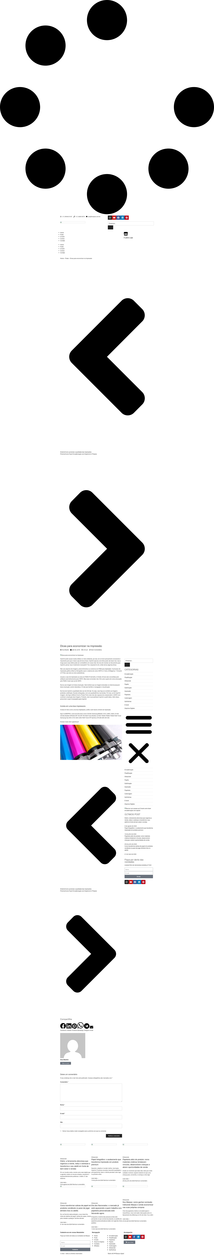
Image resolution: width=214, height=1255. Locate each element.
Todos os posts (65, 1063)
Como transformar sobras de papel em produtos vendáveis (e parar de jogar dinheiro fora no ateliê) (139, 848)
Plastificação (128, 677)
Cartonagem (128, 698)
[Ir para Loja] (126, 234)
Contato (62, 241)
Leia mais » (63, 1182)
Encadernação (129, 674)
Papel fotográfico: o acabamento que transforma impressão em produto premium (139, 829)
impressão (108, 669)
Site (61, 1122)
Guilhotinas (128, 701)
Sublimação (128, 688)
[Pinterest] (127, 218)
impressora (82, 710)
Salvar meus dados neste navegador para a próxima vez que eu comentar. (84, 1131)
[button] (63, 1027)
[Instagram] (110, 218)
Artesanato (128, 681)
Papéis (127, 684)
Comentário (64, 1082)
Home (62, 233)
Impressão (128, 691)
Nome (62, 1105)
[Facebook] (118, 218)
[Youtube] (114, 218)
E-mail (62, 1113)
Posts (62, 235)
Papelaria (127, 694)
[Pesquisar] (110, 227)
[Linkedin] (122, 218)
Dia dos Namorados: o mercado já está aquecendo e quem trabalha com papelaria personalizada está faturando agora (106, 1209)
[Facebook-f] (134, 1237)
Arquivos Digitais (130, 708)
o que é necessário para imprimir (76, 699)
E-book (62, 237)
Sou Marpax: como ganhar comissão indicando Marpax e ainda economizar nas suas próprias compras (138, 1204)
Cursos (62, 239)
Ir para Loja (128, 237)
